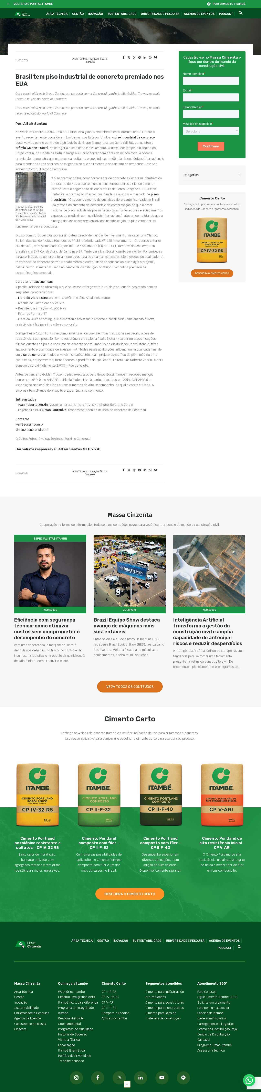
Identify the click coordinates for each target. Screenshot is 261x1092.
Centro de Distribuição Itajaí (217, 1029)
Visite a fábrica (69, 1040)
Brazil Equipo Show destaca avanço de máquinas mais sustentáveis (127, 626)
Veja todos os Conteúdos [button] (130, 687)
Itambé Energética (71, 1050)
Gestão (78, 14)
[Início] (228, 4)
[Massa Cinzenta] (22, 14)
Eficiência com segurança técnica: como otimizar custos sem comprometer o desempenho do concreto (47, 628)
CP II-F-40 (109, 1008)
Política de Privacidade (74, 1056)
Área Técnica (57, 14)
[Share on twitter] (128, 57)
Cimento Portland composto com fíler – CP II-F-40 (160, 843)
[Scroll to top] (127, 1084)
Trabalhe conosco (71, 1061)
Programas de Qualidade (75, 1029)
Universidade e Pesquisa (160, 14)
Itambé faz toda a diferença (78, 1002)
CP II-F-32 (109, 992)
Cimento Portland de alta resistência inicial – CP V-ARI (222, 843)
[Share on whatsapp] (150, 57)
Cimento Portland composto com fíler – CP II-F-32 (99, 843)
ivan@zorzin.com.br (29, 424)
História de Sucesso (72, 1034)
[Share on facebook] (123, 57)
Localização (66, 1045)
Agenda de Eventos (199, 14)
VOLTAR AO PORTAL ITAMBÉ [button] (33, 4)
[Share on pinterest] (139, 57)
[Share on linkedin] (144, 57)
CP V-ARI (108, 1002)
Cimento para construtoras (165, 1002)
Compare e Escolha (115, 1013)
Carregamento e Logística (215, 1024)
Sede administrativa (211, 1018)
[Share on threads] (134, 57)
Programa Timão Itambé (214, 1045)
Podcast (226, 14)
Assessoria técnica (211, 1050)
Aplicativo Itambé (114, 1018)
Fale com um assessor (213, 1008)
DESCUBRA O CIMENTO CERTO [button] (212, 273)
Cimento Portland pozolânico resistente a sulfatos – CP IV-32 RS (37, 843)
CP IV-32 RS (110, 997)
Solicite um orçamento (213, 1002)
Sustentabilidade (121, 14)
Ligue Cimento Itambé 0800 (217, 997)
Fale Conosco (207, 992)
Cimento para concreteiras (165, 1008)
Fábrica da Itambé (210, 1013)
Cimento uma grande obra (76, 997)
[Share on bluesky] (155, 57)
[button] (9, 4)
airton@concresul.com (31, 430)
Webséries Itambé (71, 992)
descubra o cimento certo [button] (130, 894)
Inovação (95, 14)
